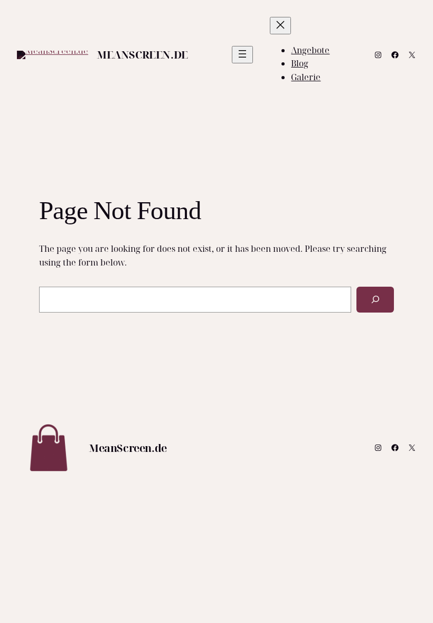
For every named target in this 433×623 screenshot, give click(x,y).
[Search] (375, 300)
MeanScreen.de (142, 55)
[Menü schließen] (280, 25)
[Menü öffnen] (242, 54)
